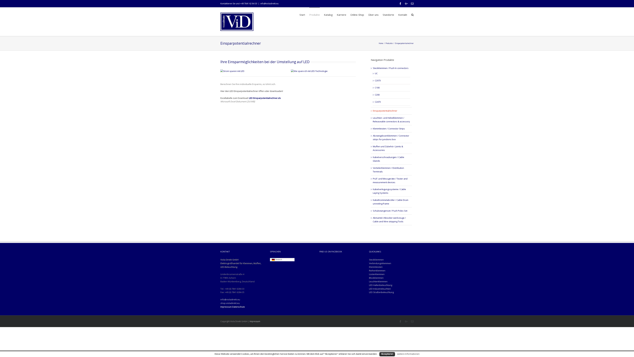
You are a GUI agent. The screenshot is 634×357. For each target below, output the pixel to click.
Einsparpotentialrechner (385, 110)
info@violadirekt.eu (269, 3)
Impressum (255, 321)
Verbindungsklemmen (380, 263)
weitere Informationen (408, 353)
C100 (377, 87)
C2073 (378, 80)
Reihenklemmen (377, 270)
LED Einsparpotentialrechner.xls (264, 98)
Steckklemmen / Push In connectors (390, 68)
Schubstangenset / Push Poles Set (390, 210)
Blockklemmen (376, 277)
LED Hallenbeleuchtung (380, 285)
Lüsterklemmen (377, 274)
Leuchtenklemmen (378, 281)
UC (376, 73)
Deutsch (278, 259)
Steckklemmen (376, 259)
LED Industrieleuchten (380, 288)
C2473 (378, 101)
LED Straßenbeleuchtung (381, 292)
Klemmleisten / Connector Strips (389, 128)
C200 (377, 94)
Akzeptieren (387, 353)
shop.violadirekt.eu (230, 303)
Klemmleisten (376, 266)
